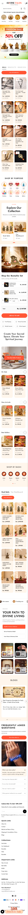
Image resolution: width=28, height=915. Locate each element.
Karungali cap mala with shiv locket (6, 92)
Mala (4, 67)
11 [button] (20, 719)
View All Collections (14, 72)
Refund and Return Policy (7, 829)
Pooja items (4, 871)
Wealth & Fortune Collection (10, 626)
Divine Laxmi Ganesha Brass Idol (20, 517)
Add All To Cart (14, 315)
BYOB (2, 868)
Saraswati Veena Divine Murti (7, 564)
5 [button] (12, 719)
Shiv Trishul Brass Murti (20, 563)
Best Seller (4, 866)
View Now (7, 79)
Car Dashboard (17, 492)
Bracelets (12, 67)
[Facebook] (12, 896)
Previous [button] (1, 701)
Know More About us (14, 737)
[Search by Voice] (21, 8)
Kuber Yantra (9, 652)
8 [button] (16, 719)
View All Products (8, 497)
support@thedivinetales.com (8, 891)
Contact (3, 827)
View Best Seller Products (14, 358)
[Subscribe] (25, 811)
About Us (3, 824)
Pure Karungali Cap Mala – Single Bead (20, 92)
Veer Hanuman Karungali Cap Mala (19, 116)
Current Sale (4, 874)
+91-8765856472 (5, 889)
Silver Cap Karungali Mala (6, 164)
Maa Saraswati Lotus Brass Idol (19, 541)
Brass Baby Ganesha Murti (6, 586)
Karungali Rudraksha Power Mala (7, 140)
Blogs (2, 835)
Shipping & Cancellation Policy (9, 832)
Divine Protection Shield (9, 631)
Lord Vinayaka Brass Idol (7, 539)
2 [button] (8, 719)
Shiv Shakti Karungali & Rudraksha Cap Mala (19, 141)
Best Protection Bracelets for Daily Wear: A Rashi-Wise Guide (13, 701)
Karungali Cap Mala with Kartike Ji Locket (7, 116)
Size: (10, 300)
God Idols (5, 492)
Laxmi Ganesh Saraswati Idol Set (7, 517)
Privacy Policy (14, 903)
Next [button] (26, 701)
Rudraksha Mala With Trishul (20, 164)
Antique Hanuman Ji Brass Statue (20, 586)
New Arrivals (4, 863)
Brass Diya (22, 67)
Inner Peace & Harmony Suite (11, 636)
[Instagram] (15, 896)
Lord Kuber (22, 669)
